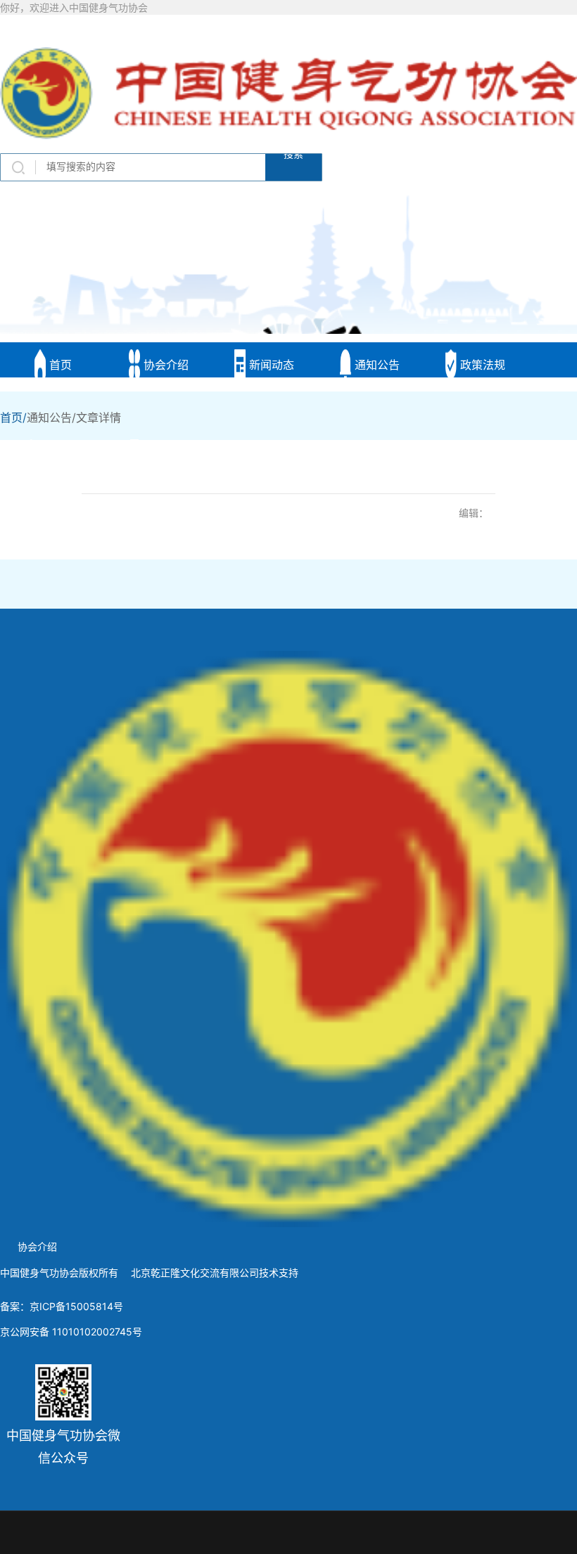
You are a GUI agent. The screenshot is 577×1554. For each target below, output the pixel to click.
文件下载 (164, 455)
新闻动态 (270, 365)
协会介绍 (164, 365)
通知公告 (375, 365)
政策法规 (481, 365)
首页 (59, 365)
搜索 (293, 157)
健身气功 (58, 455)
